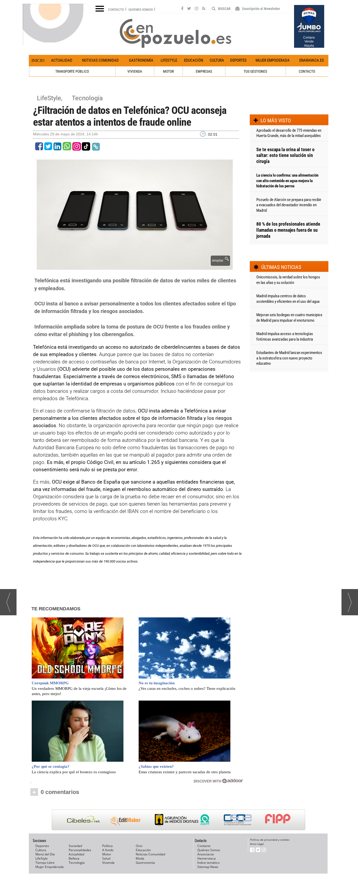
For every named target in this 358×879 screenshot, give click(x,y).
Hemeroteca (206, 858)
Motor (106, 854)
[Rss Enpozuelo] (203, 9)
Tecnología (87, 98)
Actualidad (61, 60)
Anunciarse (205, 854)
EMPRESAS (204, 71)
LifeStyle (169, 60)
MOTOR (168, 71)
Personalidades (80, 850)
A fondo (107, 850)
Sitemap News (207, 867)
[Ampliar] (135, 267)
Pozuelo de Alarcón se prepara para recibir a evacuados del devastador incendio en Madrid (288, 205)
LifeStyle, (50, 98)
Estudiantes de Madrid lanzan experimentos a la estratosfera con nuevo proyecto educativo (289, 358)
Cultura (217, 60)
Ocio (139, 846)
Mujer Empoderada (273, 60)
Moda (140, 858)
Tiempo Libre (45, 862)
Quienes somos (140, 10)
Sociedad (75, 846)
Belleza (74, 858)
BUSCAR (224, 9)
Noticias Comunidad (100, 60)
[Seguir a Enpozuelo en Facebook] (182, 9)
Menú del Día (45, 854)
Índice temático (208, 862)
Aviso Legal (257, 844)
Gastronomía (141, 60)
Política (107, 846)
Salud (106, 858)
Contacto (116, 10)
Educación (193, 60)
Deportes (238, 60)
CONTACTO (307, 71)
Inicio (38, 60)
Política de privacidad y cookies (270, 839)
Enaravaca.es (311, 60)
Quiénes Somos (208, 850)
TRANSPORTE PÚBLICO (72, 71)
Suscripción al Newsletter (260, 9)
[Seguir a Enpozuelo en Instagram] (196, 9)
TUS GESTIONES (255, 71)
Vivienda (108, 862)
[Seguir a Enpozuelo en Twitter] (189, 9)
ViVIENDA (134, 71)
